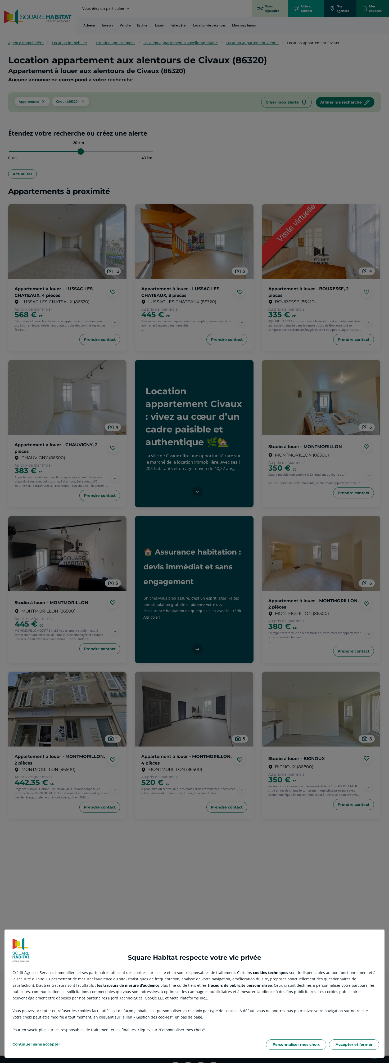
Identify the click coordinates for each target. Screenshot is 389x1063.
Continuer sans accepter (36, 1044)
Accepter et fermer (354, 1044)
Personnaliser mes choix (296, 1044)
